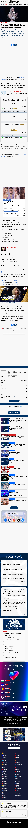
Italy (4, 795)
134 (26, 385)
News (6, 4)
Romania (18, 773)
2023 (2, 394)
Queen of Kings (7, 394)
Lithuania (18, 752)
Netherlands (19, 764)
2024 (2, 391)
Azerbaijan (5, 760)
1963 (11, 373)
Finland (5, 780)
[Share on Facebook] (12, 45)
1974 (25, 372)
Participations (3, 370)
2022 (2, 397)
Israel (4, 793)
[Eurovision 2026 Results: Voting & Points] (14, 709)
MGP (8, 328)
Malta (17, 755)
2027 (2, 382)
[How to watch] (21, 407)
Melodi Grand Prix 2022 (23, 140)
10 (21, 397)
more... (26, 377)
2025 (2, 388)
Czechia (5, 774)
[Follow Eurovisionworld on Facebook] (1, 2)
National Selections (14, 140)
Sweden (22, 589)
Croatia (4, 771)
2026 (2, 385)
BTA (24, 581)
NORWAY (3, 22)
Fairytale (17, 284)
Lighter (7, 388)
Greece (5, 787)
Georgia (5, 783)
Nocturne (16, 282)
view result (14, 659)
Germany (5, 785)
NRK (25, 328)
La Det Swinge (16, 280)
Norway (4, 328)
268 (26, 394)
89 (26, 388)
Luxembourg (19, 753)
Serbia (17, 778)
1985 (3, 280)
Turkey (17, 790)
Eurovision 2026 (14, 667)
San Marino (18, 776)
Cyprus (4, 773)
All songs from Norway (13, 400)
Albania (5, 752)
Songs (19, 4)
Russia (17, 774)
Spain (17, 785)
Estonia (5, 778)
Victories (2, 371)
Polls (14, 330)
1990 (16, 372)
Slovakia (18, 781)
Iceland (5, 790)
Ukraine (17, 792)
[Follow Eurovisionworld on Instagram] (3, 2)
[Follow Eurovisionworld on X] (5, 2)
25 (21, 391)
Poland (17, 769)
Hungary (5, 788)
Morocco (18, 762)
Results (12, 4)
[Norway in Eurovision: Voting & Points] (1, 272)
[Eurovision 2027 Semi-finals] (22, 409)
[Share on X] (15, 45)
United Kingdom (19, 793)
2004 (9, 372)
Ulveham (6, 391)
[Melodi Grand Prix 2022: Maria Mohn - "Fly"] (2, 109)
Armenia (5, 755)
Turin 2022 (21, 328)
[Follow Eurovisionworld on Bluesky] (22, 520)
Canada (5, 769)
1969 (9, 373)
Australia (5, 757)
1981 (18, 372)
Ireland (4, 792)
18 (21, 388)
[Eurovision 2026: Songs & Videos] (14, 675)
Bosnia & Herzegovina (7, 766)
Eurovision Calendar (13, 412)
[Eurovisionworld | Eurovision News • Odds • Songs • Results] (14, 1)
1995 (3, 282)
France (4, 781)
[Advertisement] (14, 62)
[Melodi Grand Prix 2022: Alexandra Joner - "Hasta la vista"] (2, 111)
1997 (14, 372)
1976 (22, 372)
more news (14, 507)
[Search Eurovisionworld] (2, 4)
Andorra (5, 753)
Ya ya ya (6, 385)
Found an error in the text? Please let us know (14, 334)
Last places (3, 372)
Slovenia (18, 783)
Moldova (18, 757)
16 (26, 391)
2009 (3, 284)
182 (26, 397)
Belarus (5, 762)
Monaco (18, 759)
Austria (4, 759)
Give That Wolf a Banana (9, 397)
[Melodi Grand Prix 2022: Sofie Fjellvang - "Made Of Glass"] (2, 124)
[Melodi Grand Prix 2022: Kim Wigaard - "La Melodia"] (2, 122)
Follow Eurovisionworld (14, 513)
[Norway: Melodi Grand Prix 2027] (20, 407)
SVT (24, 612)
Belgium (5, 764)
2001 (11, 372)
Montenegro (19, 760)
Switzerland (18, 788)
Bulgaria (5, 767)
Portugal (18, 771)
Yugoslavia (18, 795)
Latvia (4, 797)
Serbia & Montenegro (21, 780)
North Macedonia (20, 766)
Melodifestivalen (6, 597)
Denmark (5, 776)
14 (21, 385)
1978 (20, 372)
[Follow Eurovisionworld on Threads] (18, 520)
